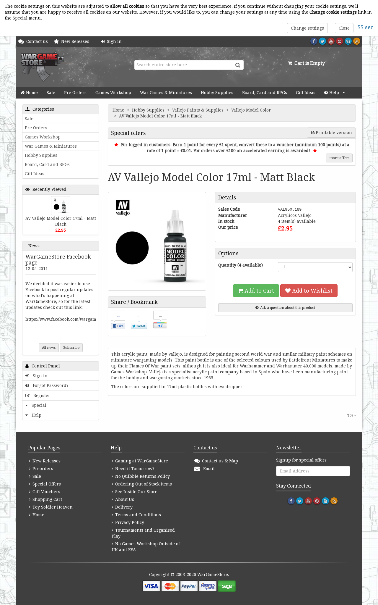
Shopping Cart (46, 499)
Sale (51, 92)
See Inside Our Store (135, 491)
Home (32, 92)
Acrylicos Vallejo (295, 215)
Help (334, 92)
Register (40, 395)
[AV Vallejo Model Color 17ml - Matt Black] (60, 205)
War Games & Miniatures (166, 92)
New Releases (76, 41)
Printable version (333, 132)
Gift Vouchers (45, 491)
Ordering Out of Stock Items (143, 484)
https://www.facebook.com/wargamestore (67, 319)
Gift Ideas (305, 92)
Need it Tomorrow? (134, 468)
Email (208, 468)
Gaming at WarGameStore (141, 461)
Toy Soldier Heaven (52, 507)
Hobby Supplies (217, 92)
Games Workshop (113, 92)
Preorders (42, 468)
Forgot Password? (49, 385)
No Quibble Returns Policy (142, 476)
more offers (339, 158)
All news (49, 348)
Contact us (38, 41)
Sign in (113, 41)
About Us (124, 499)
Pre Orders (75, 92)
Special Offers (46, 484)
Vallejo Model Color (251, 110)
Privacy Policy (129, 522)
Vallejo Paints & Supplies (198, 110)
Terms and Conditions (137, 514)
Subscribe (71, 348)
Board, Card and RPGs (264, 92)
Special (20, 18)
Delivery (123, 507)
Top (350, 415)
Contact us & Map (219, 461)
